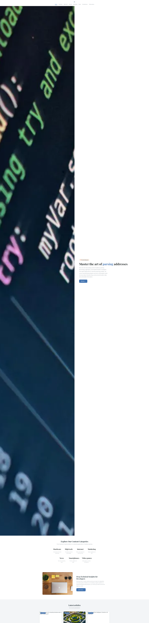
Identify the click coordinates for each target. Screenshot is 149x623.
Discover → (83, 281)
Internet (70, 4)
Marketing (75, 4)
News (80, 4)
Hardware (60, 4)
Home (56, 4)
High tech (66, 4)
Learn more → (81, 589)
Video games (91, 4)
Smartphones (85, 4)
